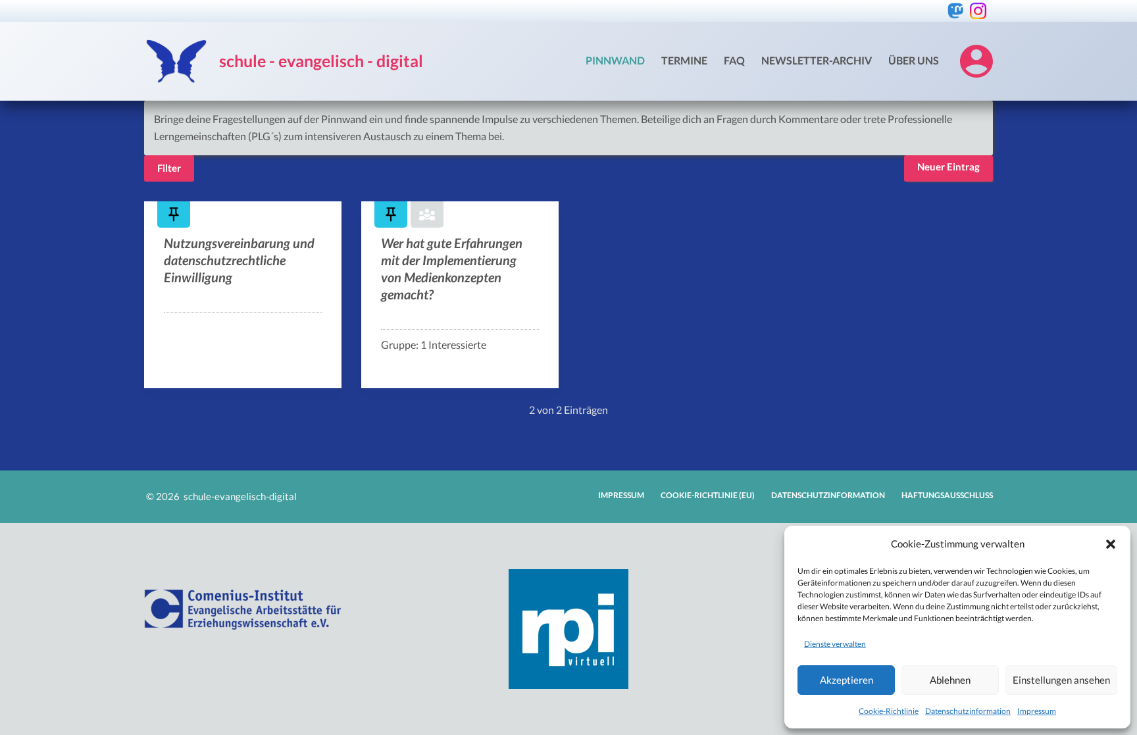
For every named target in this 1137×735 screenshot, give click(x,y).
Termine (684, 60)
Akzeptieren (846, 680)
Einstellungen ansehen (1061, 680)
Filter (169, 168)
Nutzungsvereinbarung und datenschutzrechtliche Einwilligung (239, 260)
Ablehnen (950, 680)
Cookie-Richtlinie (889, 711)
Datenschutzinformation (968, 711)
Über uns (913, 60)
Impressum (1036, 711)
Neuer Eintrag (948, 166)
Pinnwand (615, 60)
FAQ (734, 60)
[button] (1110, 544)
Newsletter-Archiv (816, 60)
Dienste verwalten (835, 644)
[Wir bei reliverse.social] (956, 11)
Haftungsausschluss (947, 495)
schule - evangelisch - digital (321, 60)
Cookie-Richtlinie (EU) (708, 495)
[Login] (976, 61)
